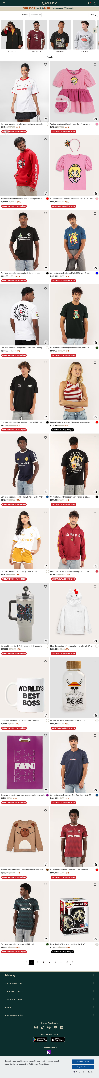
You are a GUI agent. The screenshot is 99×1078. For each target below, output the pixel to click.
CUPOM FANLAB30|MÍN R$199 (62, 430)
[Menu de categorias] (4, 3)
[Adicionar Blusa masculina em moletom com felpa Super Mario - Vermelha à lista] (45, 139)
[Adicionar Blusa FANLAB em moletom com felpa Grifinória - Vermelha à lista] (95, 511)
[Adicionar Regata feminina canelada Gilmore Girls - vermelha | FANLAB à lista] (95, 362)
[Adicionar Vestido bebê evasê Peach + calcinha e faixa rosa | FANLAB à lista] (95, 64)
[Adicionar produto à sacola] (46, 119)
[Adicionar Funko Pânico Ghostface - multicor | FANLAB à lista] (95, 884)
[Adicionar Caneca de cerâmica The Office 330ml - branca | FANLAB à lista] (45, 660)
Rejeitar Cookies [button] (83, 1067)
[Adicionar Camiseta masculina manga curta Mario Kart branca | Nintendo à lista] (45, 288)
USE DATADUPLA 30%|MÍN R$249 (14, 132)
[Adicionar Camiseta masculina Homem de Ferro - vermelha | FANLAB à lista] (95, 810)
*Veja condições (70, 8)
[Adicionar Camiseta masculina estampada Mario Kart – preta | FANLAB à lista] (45, 213)
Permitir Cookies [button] (83, 1062)
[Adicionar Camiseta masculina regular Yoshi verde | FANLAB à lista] (95, 288)
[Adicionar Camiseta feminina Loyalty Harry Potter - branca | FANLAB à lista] (45, 511)
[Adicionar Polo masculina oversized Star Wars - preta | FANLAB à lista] (45, 362)
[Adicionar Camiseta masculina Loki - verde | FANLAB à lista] (45, 884)
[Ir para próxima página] (72, 962)
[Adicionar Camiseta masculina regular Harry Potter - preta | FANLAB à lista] (95, 437)
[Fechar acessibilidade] (97, 27)
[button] (83, 1072)
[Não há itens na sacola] (94, 3)
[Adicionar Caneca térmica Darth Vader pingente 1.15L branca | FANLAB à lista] (45, 586)
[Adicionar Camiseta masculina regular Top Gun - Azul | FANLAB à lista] (95, 735)
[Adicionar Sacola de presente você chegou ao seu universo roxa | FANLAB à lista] (45, 735)
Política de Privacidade (39, 1064)
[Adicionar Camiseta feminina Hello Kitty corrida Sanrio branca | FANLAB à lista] (45, 64)
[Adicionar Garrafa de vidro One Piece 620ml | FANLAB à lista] (95, 660)
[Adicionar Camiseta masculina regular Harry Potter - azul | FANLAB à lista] (45, 437)
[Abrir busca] (9, 3)
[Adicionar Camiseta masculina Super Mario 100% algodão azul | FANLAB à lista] (95, 213)
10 (67, 962)
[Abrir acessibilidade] (95, 30)
